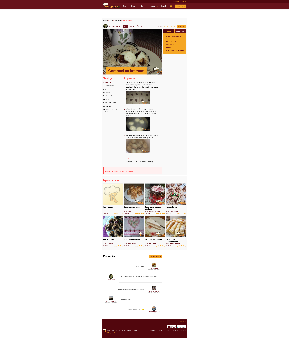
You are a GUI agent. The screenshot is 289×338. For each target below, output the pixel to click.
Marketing (131, 330)
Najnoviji (168, 31)
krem (108, 171)
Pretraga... (171, 6)
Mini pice (168, 47)
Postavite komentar (155, 256)
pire (123, 171)
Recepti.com (111, 5)
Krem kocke (113, 199)
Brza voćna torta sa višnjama (155, 199)
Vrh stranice (181, 321)
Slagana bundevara (171, 39)
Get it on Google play (181, 326)
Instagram (175, 330)
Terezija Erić (116, 26)
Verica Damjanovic (111, 301)
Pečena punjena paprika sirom (175, 50)
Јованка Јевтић (154, 291)
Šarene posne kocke (134, 199)
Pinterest (183, 330)
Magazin (153, 6)
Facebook (153, 330)
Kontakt (136, 330)
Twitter (160, 330)
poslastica (130, 171)
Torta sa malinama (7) (134, 231)
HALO (113, 332)
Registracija (176, 1)
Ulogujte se (183, 1)
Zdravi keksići (113, 231)
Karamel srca (176, 199)
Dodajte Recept (180, 6)
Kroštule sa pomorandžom (176, 231)
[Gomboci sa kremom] (142, 97)
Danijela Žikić (154, 268)
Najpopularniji (180, 31)
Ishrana (133, 6)
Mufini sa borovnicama (172, 42)
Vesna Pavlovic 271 (154, 311)
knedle (116, 171)
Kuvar (125, 6)
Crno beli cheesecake (155, 231)
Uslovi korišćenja (124, 330)
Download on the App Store (171, 326)
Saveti (143, 6)
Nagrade (163, 6)
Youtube (168, 330)
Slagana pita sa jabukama (173, 36)
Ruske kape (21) (170, 44)
